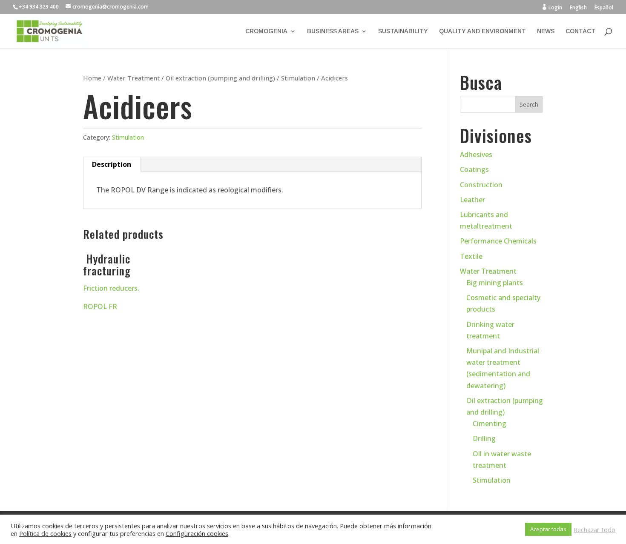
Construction (481, 184)
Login (551, 7)
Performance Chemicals (498, 241)
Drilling (484, 438)
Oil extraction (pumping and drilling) (220, 78)
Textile (471, 256)
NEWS (545, 31)
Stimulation (298, 78)
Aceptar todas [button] (548, 529)
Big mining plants (494, 282)
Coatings (474, 169)
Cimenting (489, 423)
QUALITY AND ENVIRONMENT (482, 31)
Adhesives (476, 154)
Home (92, 78)
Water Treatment (133, 78)
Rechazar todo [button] (594, 529)
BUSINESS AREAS (333, 31)
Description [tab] (111, 164)
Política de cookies (45, 533)
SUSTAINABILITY (403, 31)
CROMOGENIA (266, 31)
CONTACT (580, 31)
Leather (472, 199)
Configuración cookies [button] (197, 533)
